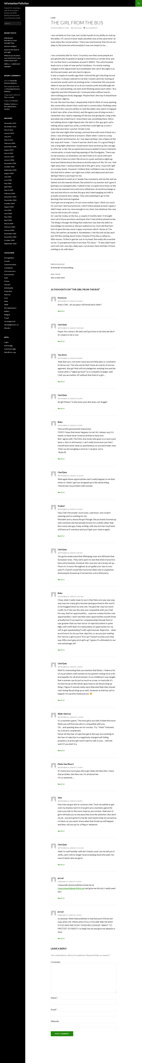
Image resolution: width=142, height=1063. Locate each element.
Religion (7, 315)
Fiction (6, 281)
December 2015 (10, 123)
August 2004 (9, 207)
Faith (6, 278)
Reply (62, 311)
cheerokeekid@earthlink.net (71, 888)
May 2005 (8, 183)
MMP (6, 305)
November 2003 (10, 237)
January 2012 (9, 133)
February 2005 (9, 193)
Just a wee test (58, 276)
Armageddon (9, 258)
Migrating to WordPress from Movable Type (10, 40)
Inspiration (8, 291)
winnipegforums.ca (11, 325)
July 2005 (7, 177)
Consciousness (10, 271)
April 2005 (8, 187)
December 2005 (10, 163)
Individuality (8, 288)
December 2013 (10, 127)
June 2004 (8, 213)
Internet (7, 295)
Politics (7, 311)
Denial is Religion (10, 46)
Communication (10, 264)
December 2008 (10, 147)
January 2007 (9, 157)
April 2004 (8, 220)
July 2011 (7, 137)
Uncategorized (9, 321)
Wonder (7, 328)
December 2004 (10, 197)
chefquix (77, 28)
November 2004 (10, 200)
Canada (7, 261)
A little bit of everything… (62, 266)
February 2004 (9, 227)
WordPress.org (10, 352)
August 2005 (9, 173)
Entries (8, 346)
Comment (55, 962)
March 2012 (8, 130)
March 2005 (8, 190)
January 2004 (9, 230)
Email (54, 1009)
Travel (6, 318)
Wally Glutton (64, 714)
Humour (7, 285)
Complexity (8, 268)
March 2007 (8, 153)
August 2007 (9, 150)
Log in (6, 342)
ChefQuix (62, 324)
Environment (9, 274)
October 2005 (9, 167)
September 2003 (10, 244)
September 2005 (10, 170)
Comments (10, 349)
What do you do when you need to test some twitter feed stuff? (12, 58)
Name (54, 997)
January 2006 (9, 160)
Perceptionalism (10, 308)
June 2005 (8, 180)
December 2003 (10, 234)
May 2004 (8, 217)
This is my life (9, 97)
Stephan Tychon (10, 104)
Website (55, 1021)
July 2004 (7, 210)
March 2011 (8, 140)
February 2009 (9, 143)
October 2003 (9, 240)
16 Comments (91, 28)
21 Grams (14, 101)
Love (53, 18)
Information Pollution (16, 3)
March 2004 (8, 223)
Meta (6, 301)
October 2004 (9, 203)
